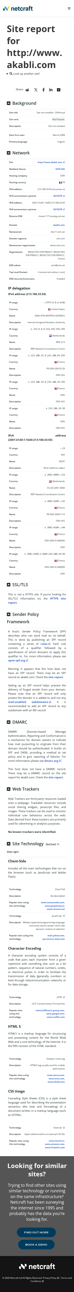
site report (55, 677)
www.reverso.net (56, 909)
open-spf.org (16, 660)
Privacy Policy (49, 1277)
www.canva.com (55, 1075)
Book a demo (36, 1244)
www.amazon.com (54, 1144)
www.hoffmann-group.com (50, 1010)
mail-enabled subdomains (28, 702)
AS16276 (57, 195)
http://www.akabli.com (50, 162)
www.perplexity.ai (54, 905)
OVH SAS (60, 169)
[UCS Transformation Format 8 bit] (63, 997)
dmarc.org (51, 760)
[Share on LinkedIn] (50, 89)
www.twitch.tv (56, 1140)
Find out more (36, 1232)
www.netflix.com (56, 1017)
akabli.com (59, 225)
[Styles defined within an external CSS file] (63, 1127)
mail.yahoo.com (55, 935)
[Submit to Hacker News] (58, 89)
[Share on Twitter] (36, 89)
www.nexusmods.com (52, 902)
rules (44, 644)
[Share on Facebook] (43, 89)
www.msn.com (56, 1078)
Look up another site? (26, 73)
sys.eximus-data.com (53, 938)
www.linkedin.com (55, 1147)
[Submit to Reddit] (27, 89)
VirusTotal (57, 189)
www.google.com (55, 1013)
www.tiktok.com (56, 1081)
